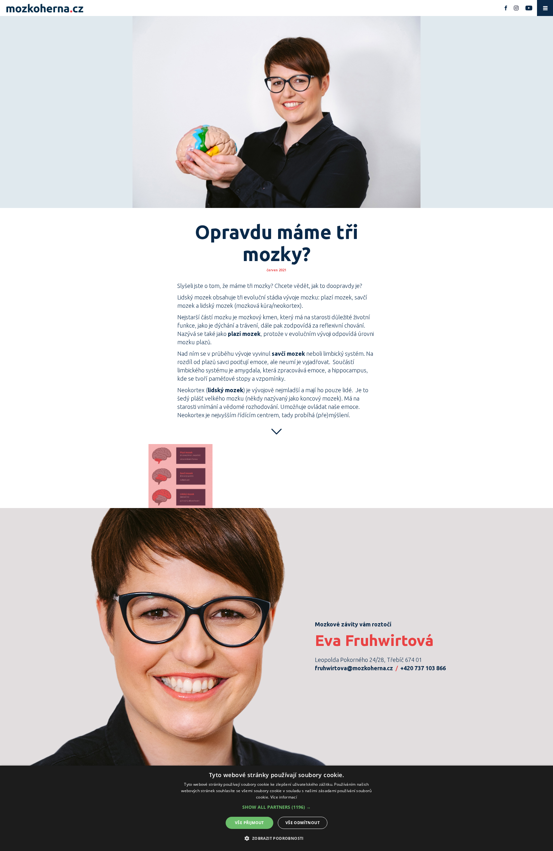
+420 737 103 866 (423, 668)
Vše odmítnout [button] (302, 822)
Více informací (283, 797)
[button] (276, 807)
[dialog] (276, 808)
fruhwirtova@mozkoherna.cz (354, 668)
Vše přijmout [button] (249, 822)
